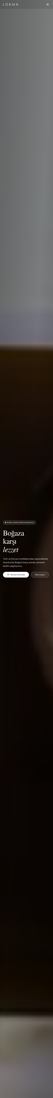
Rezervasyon (40, 575)
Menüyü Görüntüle (17, 575)
